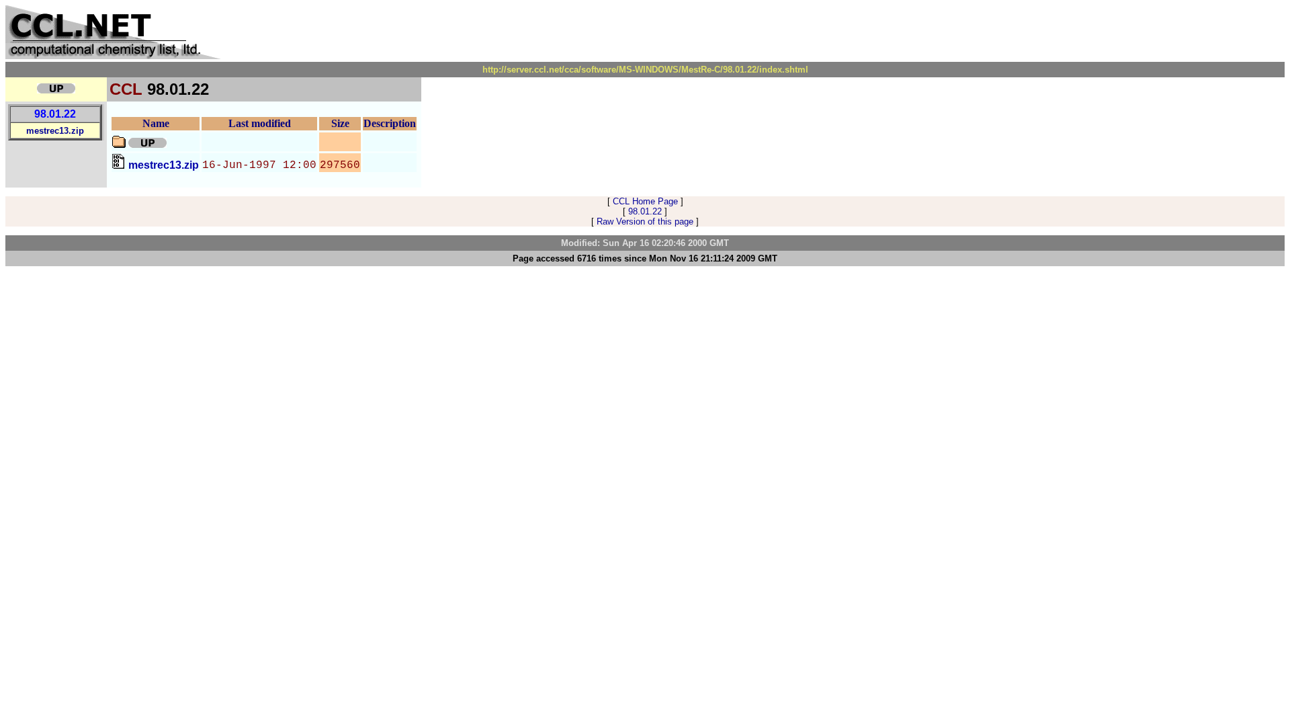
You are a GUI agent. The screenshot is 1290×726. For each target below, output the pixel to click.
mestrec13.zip (55, 131)
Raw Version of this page (645, 221)
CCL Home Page (645, 201)
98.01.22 (55, 114)
